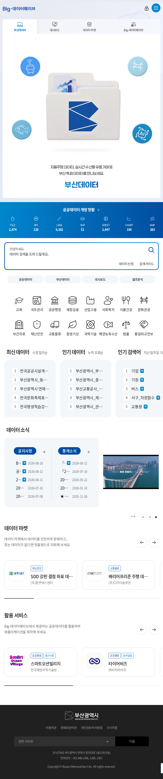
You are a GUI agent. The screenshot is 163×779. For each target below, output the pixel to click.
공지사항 (25, 451)
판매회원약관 (69, 727)
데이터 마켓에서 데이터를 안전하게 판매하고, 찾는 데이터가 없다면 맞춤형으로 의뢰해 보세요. (37, 541)
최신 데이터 (17, 352)
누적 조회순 (95, 352)
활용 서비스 (16, 615)
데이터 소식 (17, 430)
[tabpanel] (81, 116)
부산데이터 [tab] (20, 30)
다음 (149, 517)
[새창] (81, 716)
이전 (143, 517)
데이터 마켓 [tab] (89, 30)
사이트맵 (112, 727)
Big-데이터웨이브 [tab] (133, 30)
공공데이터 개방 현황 (79, 210)
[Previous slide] (142, 543)
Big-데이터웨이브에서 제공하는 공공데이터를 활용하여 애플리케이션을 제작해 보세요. (42, 628)
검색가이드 (146, 263)
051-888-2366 (81, 758)
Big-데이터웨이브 (19, 9)
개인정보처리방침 (91, 727)
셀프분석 (137, 279)
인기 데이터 (73, 352)
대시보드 (100, 279)
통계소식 (69, 451)
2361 (100, 758)
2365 (93, 758)
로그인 (146, 8)
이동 (132, 741)
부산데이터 (63, 279)
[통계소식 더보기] (88, 452)
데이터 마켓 (16, 528)
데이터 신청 (126, 263)
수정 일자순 (40, 352)
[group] (131, 474)
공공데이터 (25, 279)
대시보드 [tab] (55, 30)
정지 (156, 517)
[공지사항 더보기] (44, 452)
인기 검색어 (129, 352)
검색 (151, 249)
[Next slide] (154, 543)
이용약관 (51, 727)
